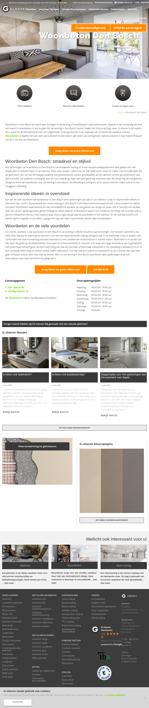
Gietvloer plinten (40, 626)
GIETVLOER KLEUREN (43, 635)
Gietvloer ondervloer (42, 622)
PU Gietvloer (8, 606)
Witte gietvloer (39, 658)
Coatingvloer (70, 595)
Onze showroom (129, 658)
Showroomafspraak (91, 28)
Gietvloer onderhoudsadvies (41, 607)
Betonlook (7, 625)
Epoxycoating (69, 603)
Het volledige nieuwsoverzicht (74, 428)
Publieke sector (71, 640)
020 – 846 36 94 (142, 2)
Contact (132, 596)
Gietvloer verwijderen (43, 619)
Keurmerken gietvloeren (104, 606)
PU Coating (68, 622)
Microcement (8, 610)
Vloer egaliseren (100, 610)
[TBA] (104, 656)
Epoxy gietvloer (10, 669)
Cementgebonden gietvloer (11, 649)
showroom (15, 297)
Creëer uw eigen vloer (43, 671)
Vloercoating (68, 599)
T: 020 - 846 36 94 (14, 287)
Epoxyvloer (8, 666)
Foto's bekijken (24, 106)
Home (121, 112)
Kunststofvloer (99, 614)
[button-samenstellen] (123, 93)
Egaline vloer (98, 603)
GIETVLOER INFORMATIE (44, 595)
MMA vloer (7, 673)
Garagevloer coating (72, 614)
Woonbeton (12, 135)
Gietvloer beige (40, 639)
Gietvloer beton (10, 618)
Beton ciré (7, 614)
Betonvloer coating (71, 625)
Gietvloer (6, 599)
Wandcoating (98, 618)
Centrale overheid (71, 648)
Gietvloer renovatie (12, 622)
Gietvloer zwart (39, 654)
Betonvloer (7, 637)
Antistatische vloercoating (68, 630)
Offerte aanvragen (128, 28)
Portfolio (36, 675)
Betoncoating (69, 606)
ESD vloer (7, 677)
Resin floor (67, 684)
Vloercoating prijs (71, 618)
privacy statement (116, 695)
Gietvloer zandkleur (42, 647)
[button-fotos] (25, 93)
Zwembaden (68, 656)
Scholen (66, 652)
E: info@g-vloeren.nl (16, 291)
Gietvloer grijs (39, 650)
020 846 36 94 (100, 269)
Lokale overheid (70, 644)
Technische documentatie (39, 679)
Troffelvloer (8, 633)
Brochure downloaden (73, 106)
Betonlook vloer (10, 629)
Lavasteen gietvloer (12, 603)
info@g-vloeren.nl (124, 2)
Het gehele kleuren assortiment (112, 520)
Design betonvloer (11, 640)
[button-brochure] (74, 93)
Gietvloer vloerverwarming (40, 614)
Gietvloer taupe (40, 643)
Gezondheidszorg (71, 659)
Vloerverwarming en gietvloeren (37, 446)
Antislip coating (70, 610)
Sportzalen (67, 663)
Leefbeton (7, 662)
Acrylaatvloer (98, 599)
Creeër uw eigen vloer (123, 106)
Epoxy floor (67, 680)
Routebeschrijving (104, 2)
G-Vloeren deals (129, 661)
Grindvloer (7, 654)
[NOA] (104, 673)
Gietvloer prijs (39, 599)
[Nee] (145, 697)
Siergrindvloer (9, 658)
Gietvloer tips (39, 603)
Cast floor (67, 676)
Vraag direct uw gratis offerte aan (74, 150)
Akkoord (17, 701)
